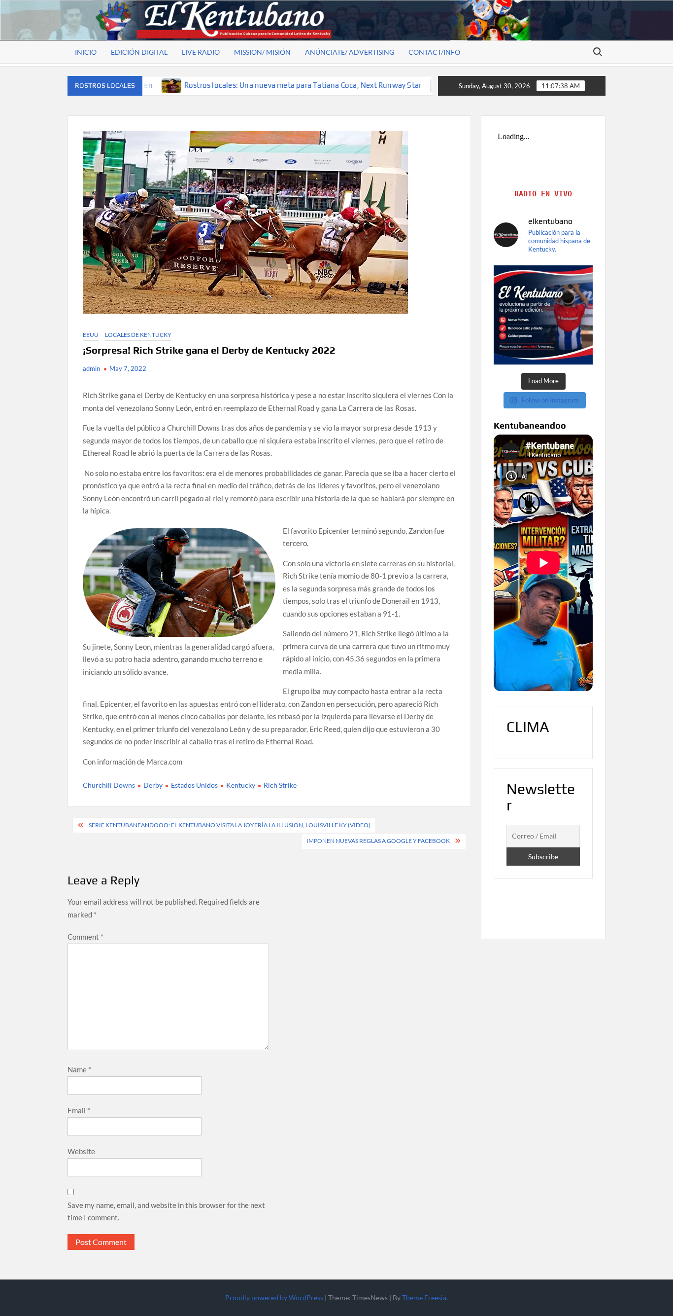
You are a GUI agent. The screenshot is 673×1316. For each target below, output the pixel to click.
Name (79, 1069)
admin (91, 368)
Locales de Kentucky (138, 334)
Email (78, 1110)
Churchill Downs (109, 785)
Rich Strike (280, 785)
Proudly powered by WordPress (274, 1297)
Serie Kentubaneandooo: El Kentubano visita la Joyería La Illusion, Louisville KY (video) (229, 825)
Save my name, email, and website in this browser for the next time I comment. (166, 1211)
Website (81, 1151)
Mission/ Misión (262, 52)
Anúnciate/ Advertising (349, 52)
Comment (85, 936)
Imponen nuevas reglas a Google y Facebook (378, 840)
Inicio (86, 52)
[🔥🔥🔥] (543, 315)
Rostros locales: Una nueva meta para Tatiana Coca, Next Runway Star (243, 85)
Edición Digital (139, 52)
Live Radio (201, 52)
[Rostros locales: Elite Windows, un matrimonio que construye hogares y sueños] (381, 84)
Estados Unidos (194, 785)
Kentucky (240, 785)
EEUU (91, 334)
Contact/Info (434, 52)
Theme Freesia (424, 1297)
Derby (153, 785)
